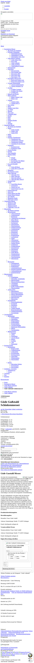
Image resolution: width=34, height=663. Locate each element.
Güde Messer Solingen (10, 385)
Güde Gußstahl (8, 387)
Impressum (20, 592)
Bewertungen (5, 577)
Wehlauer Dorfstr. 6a (15, 591)
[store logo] (17, 19)
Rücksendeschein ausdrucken (20, 631)
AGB (22, 632)
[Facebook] (1, 658)
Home (6, 382)
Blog (2, 594)
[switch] (30, 660)
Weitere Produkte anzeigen (8, 576)
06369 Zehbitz (26, 591)
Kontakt (6, 9)
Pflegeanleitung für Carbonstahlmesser (11, 465)
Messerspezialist (5, 591)
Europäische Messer (9, 384)
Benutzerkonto (5, 379)
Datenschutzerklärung (14, 632)
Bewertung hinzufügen (16, 414)
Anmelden (7, 6)
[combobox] (9, 29)
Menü (2, 46)
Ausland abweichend (6, 446)
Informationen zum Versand (8, 635)
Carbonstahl (8, 429)
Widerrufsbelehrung (6, 631)
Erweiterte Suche (5, 30)
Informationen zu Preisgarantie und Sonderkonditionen (9, 648)
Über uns (14, 592)
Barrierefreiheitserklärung (8, 634)
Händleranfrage (27, 592)
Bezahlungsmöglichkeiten (23, 634)
